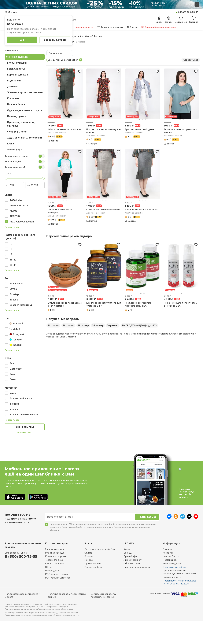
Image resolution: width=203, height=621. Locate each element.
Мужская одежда (54, 552)
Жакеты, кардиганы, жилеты (25, 92)
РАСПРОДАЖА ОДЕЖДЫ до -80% (139, 325)
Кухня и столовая (54, 563)
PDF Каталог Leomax (56, 574)
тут (77, 615)
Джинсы (12, 86)
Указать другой (55, 39)
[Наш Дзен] (189, 517)
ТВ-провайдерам (172, 563)
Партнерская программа (136, 567)
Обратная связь (131, 563)
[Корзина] (193, 17)
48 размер (68, 325)
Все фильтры (24, 426)
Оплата (88, 552)
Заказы (169, 22)
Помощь (88, 560)
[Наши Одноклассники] (175, 517)
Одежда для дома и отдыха (24, 110)
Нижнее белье (16, 104)
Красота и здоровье (56, 556)
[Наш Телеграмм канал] (182, 517)
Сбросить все (23, 432)
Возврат (88, 556)
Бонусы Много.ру (172, 577)
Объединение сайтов (174, 567)
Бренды (127, 552)
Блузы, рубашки (17, 62)
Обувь (48, 567)
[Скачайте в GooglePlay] (38, 497)
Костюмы (13, 98)
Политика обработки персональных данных (67, 595)
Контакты (168, 552)
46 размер (53, 325)
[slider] (6, 178)
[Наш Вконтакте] (169, 517)
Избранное (181, 22)
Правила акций (92, 563)
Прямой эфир (130, 556)
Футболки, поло (17, 131)
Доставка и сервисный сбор (99, 549)
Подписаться (147, 516)
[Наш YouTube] (195, 517)
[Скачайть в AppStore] (15, 497)
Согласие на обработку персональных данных (103, 595)
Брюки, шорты (16, 68)
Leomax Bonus (170, 556)
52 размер (83, 325)
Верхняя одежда (17, 74)
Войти (159, 22)
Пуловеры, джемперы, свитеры (21, 124)
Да (22, 39)
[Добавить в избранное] (80, 71)
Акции (126, 549)
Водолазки (14, 80)
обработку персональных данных (125, 524)
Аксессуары (14, 149)
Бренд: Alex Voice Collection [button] (63, 60)
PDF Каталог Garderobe (57, 577)
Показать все (12, 227)
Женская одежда (17, 56)
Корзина (193, 22)
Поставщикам (170, 560)
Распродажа (52, 570)
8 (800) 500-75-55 (188, 12)
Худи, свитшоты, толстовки (24, 137)
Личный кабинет (132, 560)
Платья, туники (16, 116)
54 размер (98, 325)
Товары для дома (54, 560)
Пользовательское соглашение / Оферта (22, 595)
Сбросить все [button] (190, 60)
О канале (168, 549)
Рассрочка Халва (93, 567)
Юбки (10, 143)
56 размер (112, 325)
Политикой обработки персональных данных (86, 527)
